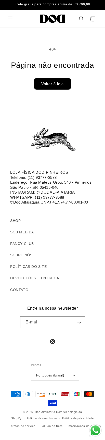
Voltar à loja (52, 84)
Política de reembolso (42, 418)
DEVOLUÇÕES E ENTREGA (34, 278)
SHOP (15, 221)
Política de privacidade (78, 418)
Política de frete (52, 426)
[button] (10, 18)
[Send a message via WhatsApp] (95, 430)
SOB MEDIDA (22, 232)
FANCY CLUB (22, 244)
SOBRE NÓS (21, 255)
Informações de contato (84, 426)
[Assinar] (79, 322)
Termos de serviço (22, 426)
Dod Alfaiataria (45, 411)
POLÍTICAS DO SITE (28, 267)
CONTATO (19, 290)
